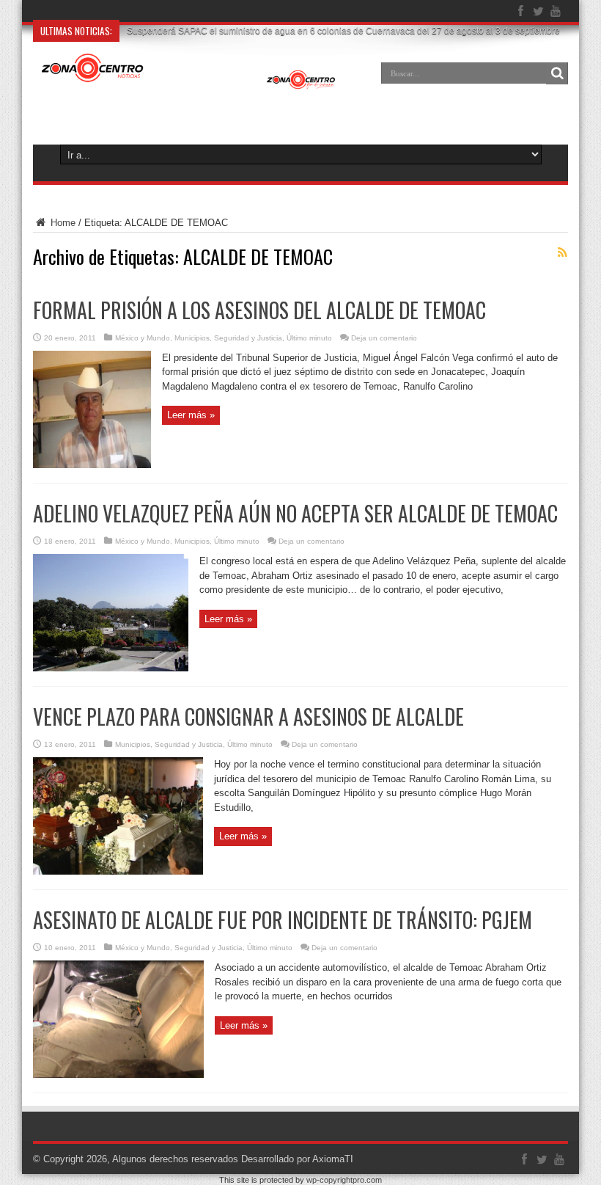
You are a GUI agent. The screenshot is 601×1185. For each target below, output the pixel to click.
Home (61, 222)
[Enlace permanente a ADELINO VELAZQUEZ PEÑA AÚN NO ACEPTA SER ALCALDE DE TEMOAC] (110, 668)
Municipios (192, 338)
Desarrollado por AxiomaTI (297, 1158)
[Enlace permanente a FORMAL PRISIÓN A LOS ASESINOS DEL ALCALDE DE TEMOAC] (92, 464)
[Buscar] (557, 73)
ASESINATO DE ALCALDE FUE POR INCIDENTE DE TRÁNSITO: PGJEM (282, 920)
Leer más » (191, 414)
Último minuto (309, 338)
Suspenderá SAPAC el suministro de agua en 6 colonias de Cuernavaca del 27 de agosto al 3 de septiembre (343, 31)
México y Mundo (142, 338)
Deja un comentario (384, 338)
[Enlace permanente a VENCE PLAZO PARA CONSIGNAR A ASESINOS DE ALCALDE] (118, 871)
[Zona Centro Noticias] (188, 83)
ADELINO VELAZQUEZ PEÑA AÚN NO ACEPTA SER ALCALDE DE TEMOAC (295, 513)
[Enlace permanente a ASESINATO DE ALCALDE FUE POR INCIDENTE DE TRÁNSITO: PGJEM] (118, 1074)
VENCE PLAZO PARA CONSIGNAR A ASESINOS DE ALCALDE (248, 716)
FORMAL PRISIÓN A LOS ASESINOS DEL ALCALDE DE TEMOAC (259, 310)
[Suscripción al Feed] (562, 252)
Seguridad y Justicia (248, 338)
